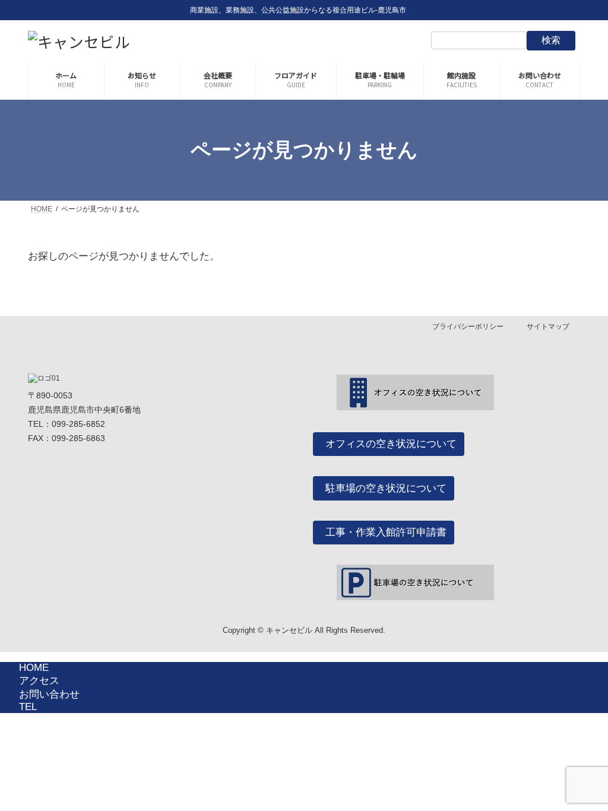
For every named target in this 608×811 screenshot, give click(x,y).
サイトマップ (548, 326)
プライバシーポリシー (468, 326)
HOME (34, 667)
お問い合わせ (49, 694)
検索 (551, 40)
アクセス (39, 680)
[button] (388, 444)
